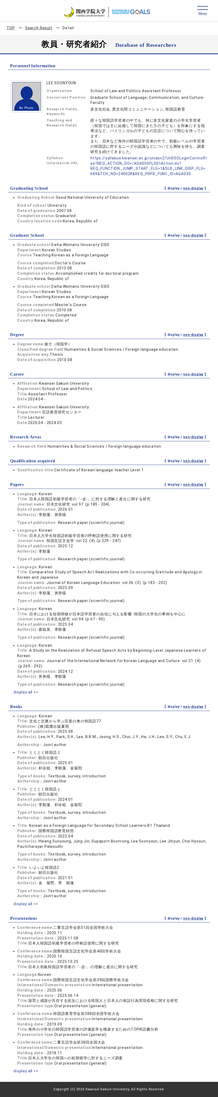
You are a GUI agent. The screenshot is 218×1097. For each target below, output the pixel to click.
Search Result (38, 28)
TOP (11, 28)
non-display (193, 188)
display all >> (26, 692)
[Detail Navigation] (202, 11)
